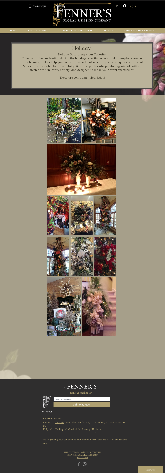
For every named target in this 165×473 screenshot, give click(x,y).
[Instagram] (84, 464)
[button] (116, 6)
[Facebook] (78, 464)
